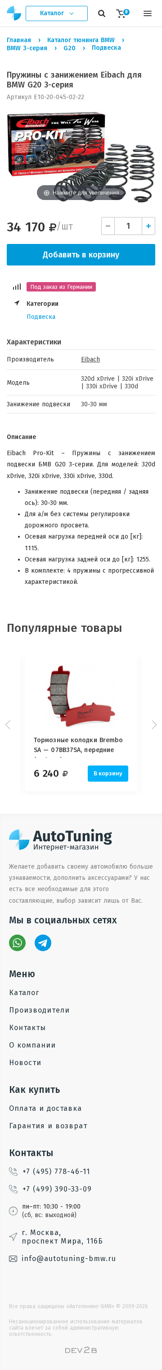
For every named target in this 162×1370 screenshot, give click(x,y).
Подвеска (41, 317)
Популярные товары (64, 628)
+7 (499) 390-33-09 (57, 1189)
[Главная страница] (14, 13)
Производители (39, 1010)
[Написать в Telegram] (43, 943)
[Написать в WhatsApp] (17, 943)
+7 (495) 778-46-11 (56, 1171)
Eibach (90, 359)
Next (153, 725)
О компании (32, 1045)
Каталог (24, 992)
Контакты (27, 1027)
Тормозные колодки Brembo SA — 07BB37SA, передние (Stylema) (78, 747)
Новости (25, 1062)
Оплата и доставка (45, 1108)
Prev (9, 725)
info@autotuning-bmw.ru (69, 1258)
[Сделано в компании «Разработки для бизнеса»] (81, 1351)
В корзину (108, 773)
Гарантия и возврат (48, 1126)
